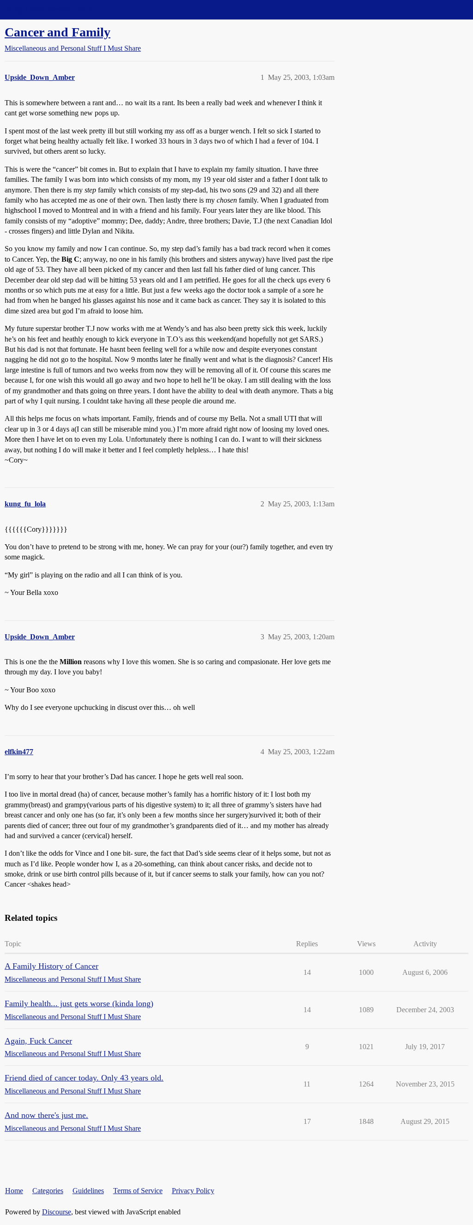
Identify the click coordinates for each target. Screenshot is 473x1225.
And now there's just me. (46, 1115)
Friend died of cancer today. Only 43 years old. (84, 1077)
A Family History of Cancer (51, 966)
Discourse (56, 1212)
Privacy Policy (193, 1191)
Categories (47, 1191)
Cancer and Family (57, 32)
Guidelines (88, 1191)
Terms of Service (138, 1191)
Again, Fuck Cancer (38, 1040)
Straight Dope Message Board (48, 9)
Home (14, 1191)
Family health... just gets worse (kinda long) (79, 1003)
